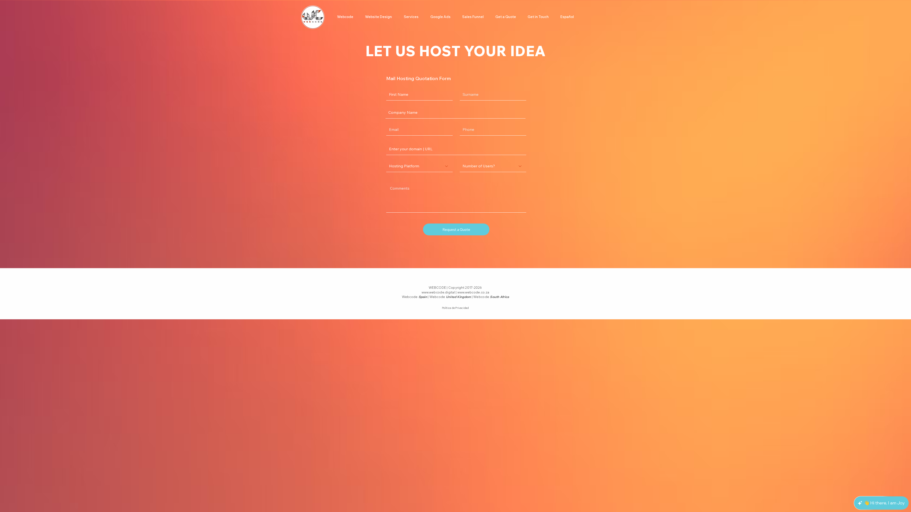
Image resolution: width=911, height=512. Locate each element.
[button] (411, 17)
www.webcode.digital (438, 292)
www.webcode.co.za (473, 292)
